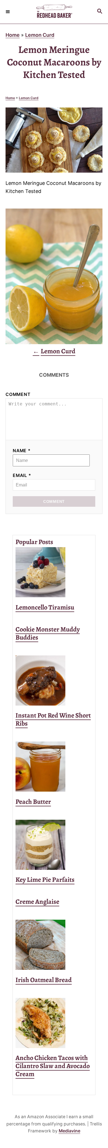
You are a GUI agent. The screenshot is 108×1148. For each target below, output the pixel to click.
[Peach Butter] (54, 766)
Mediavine (69, 1131)
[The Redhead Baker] (54, 12)
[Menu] (8, 12)
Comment (18, 394)
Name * (22, 450)
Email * (22, 475)
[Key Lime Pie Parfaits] (54, 845)
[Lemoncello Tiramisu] (54, 572)
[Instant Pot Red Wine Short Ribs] (54, 680)
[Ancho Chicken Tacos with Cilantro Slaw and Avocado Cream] (54, 1023)
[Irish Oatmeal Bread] (54, 945)
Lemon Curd (39, 35)
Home (13, 35)
